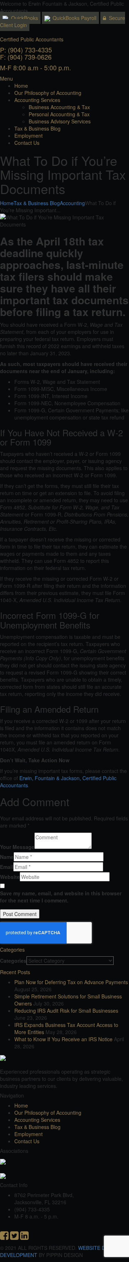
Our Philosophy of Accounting (47, 92)
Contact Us (26, 142)
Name (7, 856)
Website (10, 876)
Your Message (17, 846)
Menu (6, 78)
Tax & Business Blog (37, 128)
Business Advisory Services (60, 121)
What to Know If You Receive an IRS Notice (63, 1039)
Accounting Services (37, 99)
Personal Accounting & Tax (59, 114)
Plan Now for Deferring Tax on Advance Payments (71, 982)
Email (6, 866)
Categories (13, 960)
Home (21, 85)
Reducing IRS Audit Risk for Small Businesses (66, 1010)
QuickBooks (24, 17)
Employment (28, 135)
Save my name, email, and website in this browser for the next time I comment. (60, 897)
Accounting (72, 203)
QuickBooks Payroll (73, 17)
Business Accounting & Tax (59, 107)
